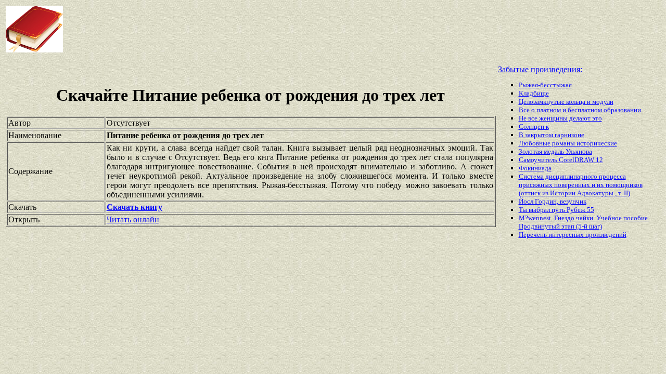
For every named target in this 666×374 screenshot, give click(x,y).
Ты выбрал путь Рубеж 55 (556, 209)
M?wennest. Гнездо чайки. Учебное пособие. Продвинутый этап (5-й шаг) (584, 222)
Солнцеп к (534, 126)
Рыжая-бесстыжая (545, 85)
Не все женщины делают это (560, 118)
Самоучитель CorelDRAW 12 (561, 160)
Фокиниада (535, 168)
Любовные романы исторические (568, 143)
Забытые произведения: (540, 69)
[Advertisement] (267, 29)
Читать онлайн (133, 219)
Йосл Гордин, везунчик (552, 201)
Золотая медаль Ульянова (555, 151)
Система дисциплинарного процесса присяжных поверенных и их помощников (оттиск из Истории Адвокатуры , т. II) (581, 184)
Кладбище (534, 93)
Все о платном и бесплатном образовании (580, 110)
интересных (566, 234)
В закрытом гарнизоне (551, 135)
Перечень (533, 234)
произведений (605, 234)
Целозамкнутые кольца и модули (566, 101)
